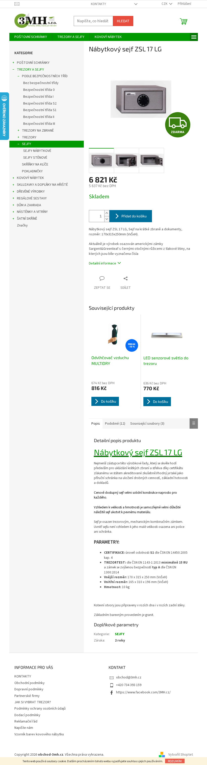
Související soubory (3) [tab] (147, 423)
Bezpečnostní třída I (38, 96)
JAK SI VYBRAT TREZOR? (32, 702)
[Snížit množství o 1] (106, 219)
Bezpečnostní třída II (38, 116)
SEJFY (26, 144)
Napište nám (23, 727)
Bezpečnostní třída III (39, 123)
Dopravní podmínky (28, 689)
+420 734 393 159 (128, 685)
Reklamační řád (25, 721)
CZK (165, 4)
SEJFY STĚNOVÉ (35, 157)
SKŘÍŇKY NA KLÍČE (35, 164)
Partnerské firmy (27, 695)
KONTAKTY (98, 4)
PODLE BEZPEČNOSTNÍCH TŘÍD (45, 76)
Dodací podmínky (27, 715)
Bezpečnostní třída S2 (40, 103)
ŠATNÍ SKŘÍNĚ (27, 218)
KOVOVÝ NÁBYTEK (30, 177)
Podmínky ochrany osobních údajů (40, 708)
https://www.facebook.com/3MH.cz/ (143, 692)
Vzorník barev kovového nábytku (39, 734)
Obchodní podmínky (29, 683)
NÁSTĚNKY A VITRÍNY (32, 211)
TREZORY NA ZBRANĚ (38, 130)
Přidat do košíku (134, 216)
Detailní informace (102, 263)
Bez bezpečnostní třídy (41, 83)
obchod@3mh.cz (128, 677)
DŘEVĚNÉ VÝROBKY (31, 191)
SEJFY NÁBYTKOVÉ (37, 150)
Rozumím (175, 761)
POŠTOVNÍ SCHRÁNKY (33, 62)
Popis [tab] (95, 423)
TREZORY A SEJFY (30, 69)
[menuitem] (30, 37)
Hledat (123, 21)
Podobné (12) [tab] (115, 423)
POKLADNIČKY (32, 171)
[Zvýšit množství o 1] (106, 213)
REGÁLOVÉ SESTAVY (32, 198)
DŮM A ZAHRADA (29, 205)
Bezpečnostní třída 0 (39, 89)
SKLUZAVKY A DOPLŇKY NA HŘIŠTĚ (42, 184)
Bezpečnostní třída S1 (40, 110)
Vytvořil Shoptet (180, 754)
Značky (22, 225)
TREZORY (29, 137)
